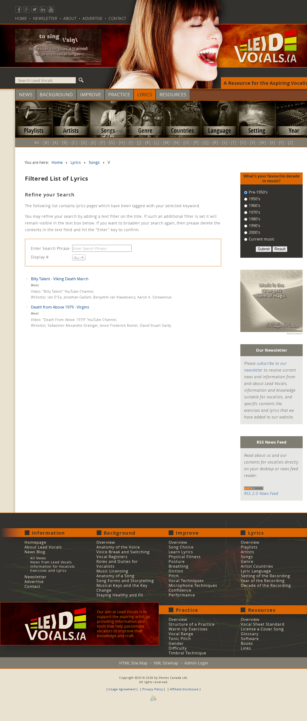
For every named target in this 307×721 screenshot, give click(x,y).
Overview (105, 542)
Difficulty (178, 648)
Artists (247, 552)
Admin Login (196, 663)
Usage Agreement (122, 689)
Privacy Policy (152, 689)
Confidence (180, 590)
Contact (117, 18)
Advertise (93, 18)
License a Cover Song (262, 629)
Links (246, 648)
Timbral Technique (187, 653)
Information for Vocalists (52, 566)
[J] (139, 142)
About (70, 18)
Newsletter (45, 18)
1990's (254, 225)
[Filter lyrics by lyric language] (219, 119)
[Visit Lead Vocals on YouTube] (51, 9)
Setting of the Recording (265, 575)
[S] (224, 142)
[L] (156, 142)
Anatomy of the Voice (118, 547)
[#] (46, 142)
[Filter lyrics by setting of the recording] (256, 119)
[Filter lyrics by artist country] (182, 119)
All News (38, 558)
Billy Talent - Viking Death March (59, 278)
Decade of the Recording (266, 585)
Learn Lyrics (181, 552)
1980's (254, 219)
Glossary (250, 633)
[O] (186, 142)
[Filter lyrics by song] (108, 119)
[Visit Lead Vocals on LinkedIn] (43, 9)
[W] (263, 142)
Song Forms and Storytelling (125, 580)
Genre (247, 561)
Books (247, 643)
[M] (166, 142)
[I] (131, 142)
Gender (176, 643)
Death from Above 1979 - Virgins (59, 307)
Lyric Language (256, 571)
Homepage (35, 542)
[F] (102, 142)
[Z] (290, 142)
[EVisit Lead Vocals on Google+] (26, 9)
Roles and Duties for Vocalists (117, 564)
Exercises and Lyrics (48, 570)
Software (250, 638)
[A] (55, 142)
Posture (177, 561)
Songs (247, 556)
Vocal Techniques (186, 580)
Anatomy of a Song (115, 575)
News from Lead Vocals (51, 562)
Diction (176, 571)
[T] (233, 142)
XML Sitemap (166, 663)
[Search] (81, 80)
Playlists (249, 547)
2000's (254, 232)
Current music (261, 239)
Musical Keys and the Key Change (122, 588)
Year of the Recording (263, 580)
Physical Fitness (185, 556)
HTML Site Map (133, 663)
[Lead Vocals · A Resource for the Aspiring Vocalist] (265, 65)
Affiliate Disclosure (184, 689)
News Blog (34, 552)
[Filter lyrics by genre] (145, 119)
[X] (272, 142)
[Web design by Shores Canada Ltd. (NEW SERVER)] (153, 704)
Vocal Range (181, 633)
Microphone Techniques (193, 585)
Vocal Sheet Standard (262, 624)
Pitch (174, 575)
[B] (65, 142)
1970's (254, 212)
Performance (182, 595)
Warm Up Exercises (188, 629)
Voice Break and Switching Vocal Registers (123, 554)
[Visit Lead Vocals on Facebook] (18, 9)
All (36, 142)
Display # (40, 257)
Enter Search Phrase (51, 248)
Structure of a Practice (192, 624)
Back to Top (284, 709)
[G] (112, 142)
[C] (74, 142)
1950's (254, 198)
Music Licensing (112, 571)
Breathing (179, 566)
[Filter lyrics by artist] (70, 119)
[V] (252, 142)
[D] (84, 142)
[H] (122, 142)
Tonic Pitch (180, 638)
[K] (147, 142)
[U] (243, 142)
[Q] (206, 142)
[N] (177, 142)
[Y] (281, 142)
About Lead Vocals (43, 547)
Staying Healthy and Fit (119, 595)
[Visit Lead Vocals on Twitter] (34, 9)
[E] (93, 142)
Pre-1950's (258, 192)
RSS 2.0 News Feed (261, 493)
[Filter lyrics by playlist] (33, 119)
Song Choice (181, 547)
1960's (254, 205)
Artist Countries (257, 566)
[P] (196, 142)
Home (21, 18)
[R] (215, 142)
